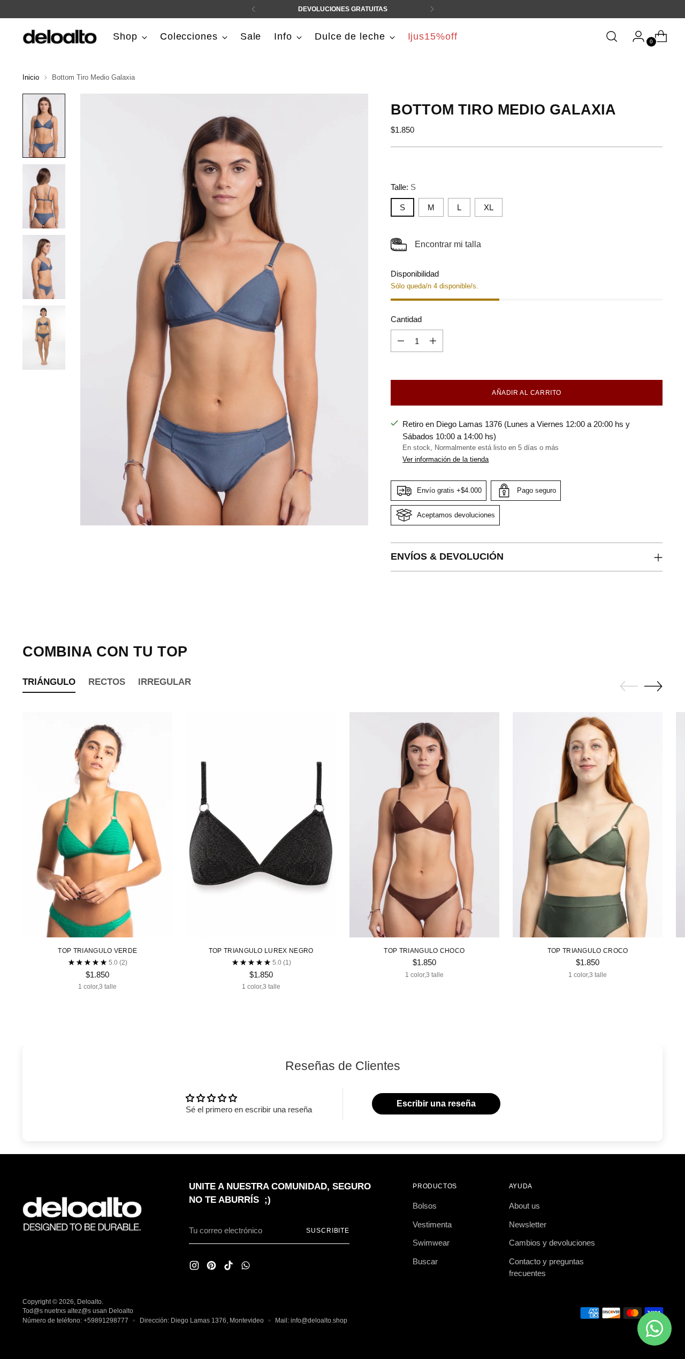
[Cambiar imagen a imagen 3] (43, 267)
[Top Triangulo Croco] (588, 824)
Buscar (425, 1261)
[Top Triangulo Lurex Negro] (261, 824)
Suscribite (327, 1230)
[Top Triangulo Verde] (97, 824)
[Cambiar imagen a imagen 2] (43, 196)
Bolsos (425, 1205)
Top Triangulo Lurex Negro (261, 951)
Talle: (403, 187)
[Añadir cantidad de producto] (433, 341)
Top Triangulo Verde (97, 951)
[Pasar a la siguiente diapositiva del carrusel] (653, 686)
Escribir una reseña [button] (436, 1103)
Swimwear (431, 1242)
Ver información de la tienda (445, 459)
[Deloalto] (59, 36)
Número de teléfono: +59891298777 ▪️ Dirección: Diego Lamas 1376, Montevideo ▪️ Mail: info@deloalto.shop (184, 1320)
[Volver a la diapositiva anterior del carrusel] (629, 686)
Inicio (30, 77)
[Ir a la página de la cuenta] (634, 36)
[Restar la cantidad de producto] (400, 341)
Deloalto (89, 1301)
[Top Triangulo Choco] (424, 824)
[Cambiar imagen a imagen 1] (43, 126)
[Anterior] (253, 9)
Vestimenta (432, 1224)
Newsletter (527, 1224)
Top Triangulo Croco (587, 951)
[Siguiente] (432, 9)
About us (524, 1205)
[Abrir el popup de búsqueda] (611, 36)
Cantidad (406, 319)
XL (488, 207)
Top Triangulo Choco (424, 951)
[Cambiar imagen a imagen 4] (43, 338)
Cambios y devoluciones (552, 1242)
